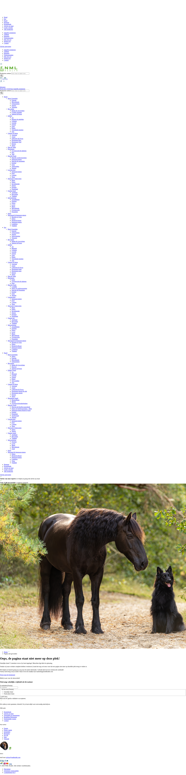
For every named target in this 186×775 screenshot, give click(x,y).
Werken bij (7, 41)
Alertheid (14, 192)
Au (13, 118)
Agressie (14, 135)
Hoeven (14, 367)
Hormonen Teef (16, 142)
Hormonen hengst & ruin (19, 391)
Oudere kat (11, 318)
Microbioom (15, 102)
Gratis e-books (8, 28)
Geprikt (14, 123)
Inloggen (6, 36)
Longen (14, 175)
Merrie (14, 402)
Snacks (14, 105)
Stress (13, 145)
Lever (13, 205)
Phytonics (7, 733)
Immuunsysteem (17, 159)
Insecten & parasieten (18, 161)
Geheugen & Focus (18, 389)
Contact (6, 43)
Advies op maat (8, 26)
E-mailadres (6, 685)
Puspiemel (15, 189)
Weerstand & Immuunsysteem (17, 215)
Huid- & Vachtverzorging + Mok (22, 409)
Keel (13, 173)
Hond (5, 17)
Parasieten (15, 212)
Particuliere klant (9, 694)
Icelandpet (7, 732)
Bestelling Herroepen (10, 717)
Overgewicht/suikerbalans (20, 403)
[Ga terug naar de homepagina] (8, 71)
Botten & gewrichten (18, 111)
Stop (5, 737)
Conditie (14, 287)
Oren (13, 126)
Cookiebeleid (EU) (10, 772)
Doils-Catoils (8, 730)
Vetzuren (14, 107)
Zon (13, 131)
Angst (13, 137)
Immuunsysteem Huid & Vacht (21, 410)
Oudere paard (12, 433)
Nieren (14, 185)
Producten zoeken (5, 73)
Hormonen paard (13, 398)
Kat (5, 19)
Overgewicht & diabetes (19, 151)
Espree (6, 728)
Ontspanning (15, 104)
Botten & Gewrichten (18, 241)
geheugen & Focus (17, 138)
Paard (5, 21)
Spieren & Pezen (17, 114)
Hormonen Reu (16, 140)
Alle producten (8, 29)
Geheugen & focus (17, 267)
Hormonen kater (17, 269)
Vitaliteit (14, 196)
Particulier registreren (6, 89)
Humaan (6, 22)
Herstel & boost (16, 220)
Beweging (11, 109)
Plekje (13, 128)
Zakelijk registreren (10, 33)
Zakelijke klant (8, 692)
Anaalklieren (15, 199)
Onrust (14, 124)
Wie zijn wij (7, 40)
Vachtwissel (15, 415)
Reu (13, 152)
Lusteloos (15, 224)
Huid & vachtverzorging (19, 158)
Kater (13, 280)
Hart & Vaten (12, 147)
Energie (14, 100)
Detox (13, 182)
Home (6, 652)
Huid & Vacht (12, 156)
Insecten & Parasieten (18, 290)
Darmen (14, 201)
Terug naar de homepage (7, 675)
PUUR (6, 735)
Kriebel (14, 163)
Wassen (14, 168)
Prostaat (14, 187)
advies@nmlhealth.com (13, 757)
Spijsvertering (12, 198)
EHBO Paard (12, 370)
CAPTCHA (3, 697)
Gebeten (14, 121)
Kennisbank (7, 24)
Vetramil (6, 739)
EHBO (10, 116)
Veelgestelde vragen (10, 719)
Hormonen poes (16, 271)
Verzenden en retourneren (12, 715)
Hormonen (11, 149)
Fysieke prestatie (17, 112)
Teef (13, 154)
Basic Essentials (13, 98)
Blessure (14, 248)
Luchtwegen (11, 170)
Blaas (13, 180)
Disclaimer (7, 769)
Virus (13, 461)
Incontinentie (16, 184)
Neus (13, 177)
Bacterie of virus (17, 217)
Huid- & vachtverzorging (19, 288)
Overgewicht (16, 210)
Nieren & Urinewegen (14, 178)
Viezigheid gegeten (17, 130)
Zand (13, 449)
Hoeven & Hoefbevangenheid (21, 407)
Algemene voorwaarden (11, 771)
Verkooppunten (8, 38)
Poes (13, 283)
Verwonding (15, 381)
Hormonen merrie (17, 393)
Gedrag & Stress (13, 133)
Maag (13, 206)
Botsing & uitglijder (18, 119)
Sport (9, 213)
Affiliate (6, 34)
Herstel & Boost (17, 346)
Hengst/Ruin (15, 400)
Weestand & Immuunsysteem (17, 452)
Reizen (14, 144)
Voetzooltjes (15, 166)
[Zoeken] (1, 76)
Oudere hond (12, 191)
